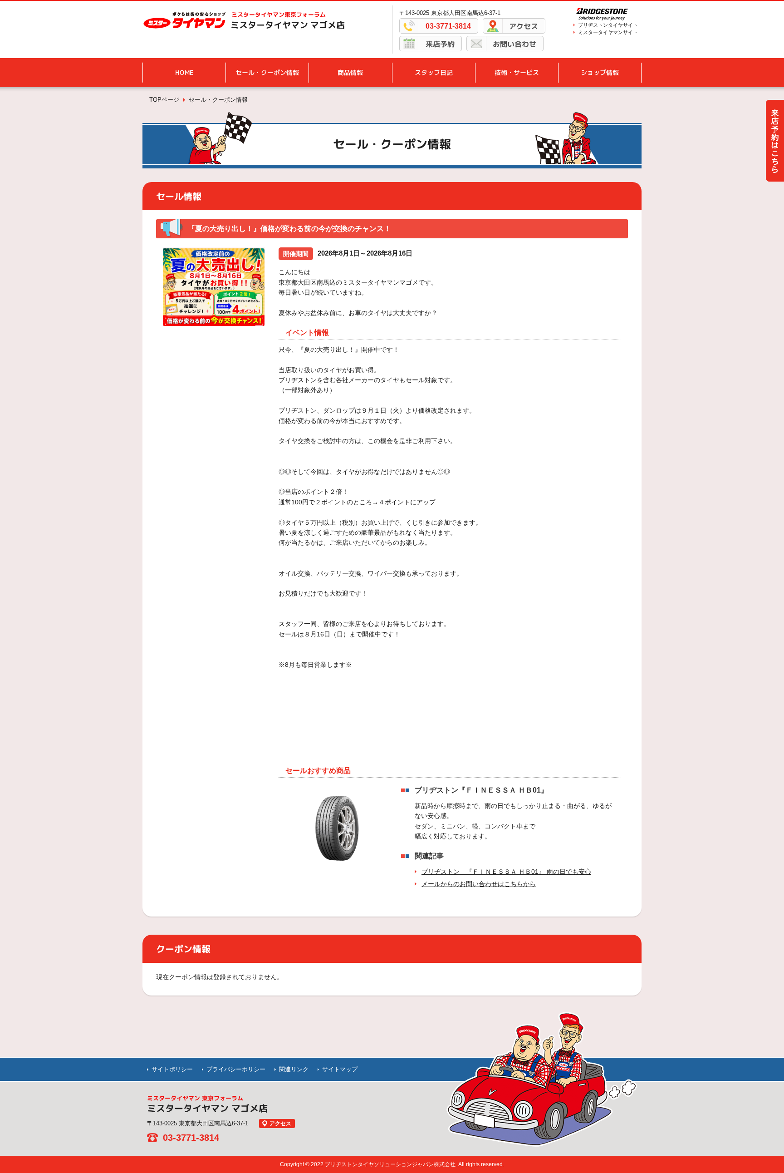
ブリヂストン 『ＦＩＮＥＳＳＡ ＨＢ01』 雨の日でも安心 (506, 871)
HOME (184, 72)
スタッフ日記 (434, 72)
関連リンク (294, 1069)
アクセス (523, 26)
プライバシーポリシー (235, 1069)
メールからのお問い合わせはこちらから (478, 883)
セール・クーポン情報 (267, 72)
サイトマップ (340, 1069)
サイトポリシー (172, 1069)
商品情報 (350, 72)
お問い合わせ (514, 44)
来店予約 (440, 44)
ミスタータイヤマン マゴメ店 (287, 25)
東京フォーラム (278, 14)
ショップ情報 (600, 72)
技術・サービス (517, 72)
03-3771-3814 (448, 26)
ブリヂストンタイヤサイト (608, 25)
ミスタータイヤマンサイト (608, 32)
